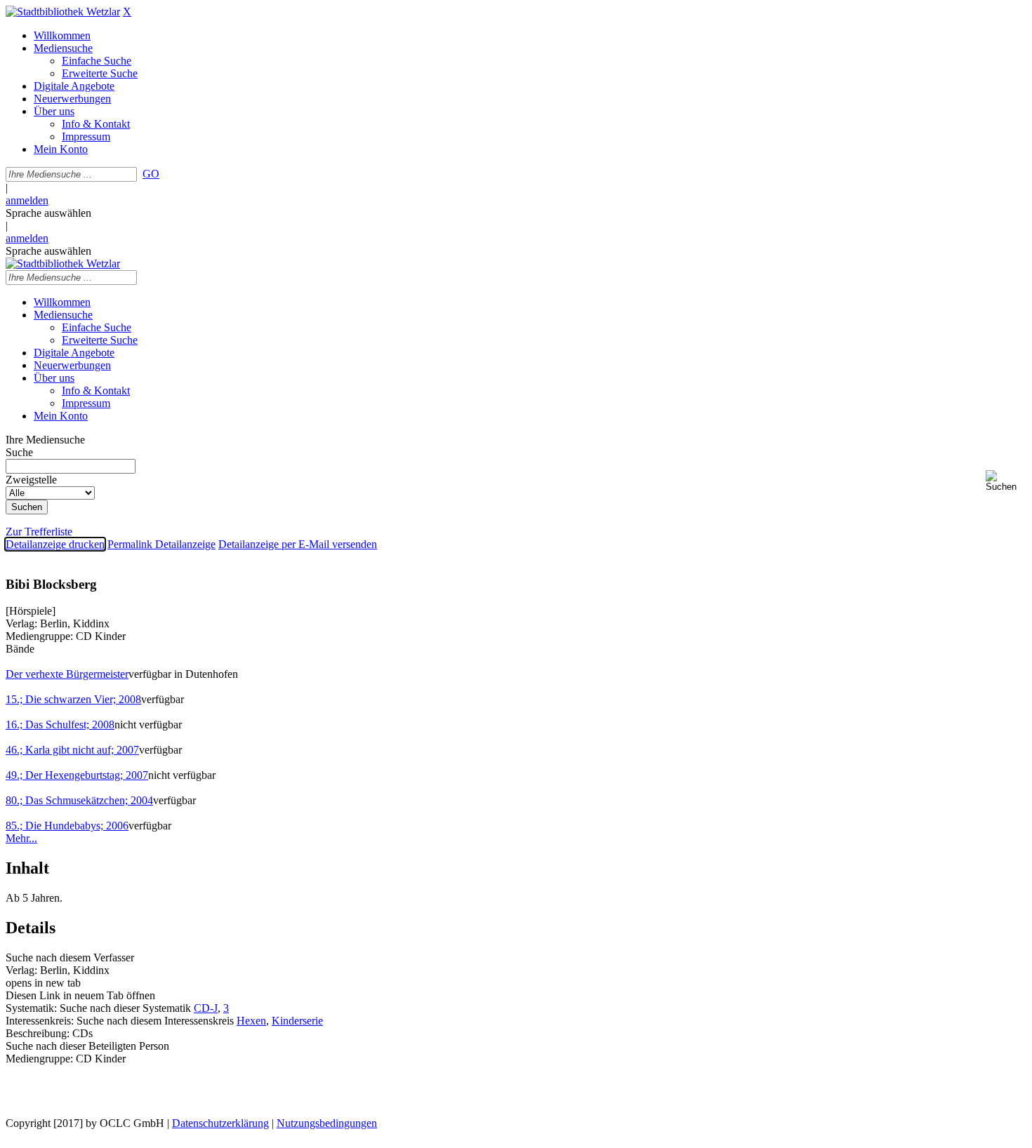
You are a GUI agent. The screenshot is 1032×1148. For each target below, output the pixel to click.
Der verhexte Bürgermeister (67, 674)
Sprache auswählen (48, 213)
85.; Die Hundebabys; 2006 (67, 826)
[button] (1006, 481)
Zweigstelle (31, 480)
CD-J (206, 1008)
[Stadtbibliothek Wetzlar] (63, 12)
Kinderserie (297, 1021)
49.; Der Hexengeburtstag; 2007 (77, 775)
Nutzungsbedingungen (327, 1123)
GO (151, 174)
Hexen (251, 1021)
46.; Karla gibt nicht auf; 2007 (72, 750)
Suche (19, 452)
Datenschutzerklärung (220, 1123)
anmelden (27, 200)
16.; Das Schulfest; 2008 (60, 724)
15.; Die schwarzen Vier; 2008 (73, 699)
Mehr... (21, 838)
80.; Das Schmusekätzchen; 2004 (79, 800)
